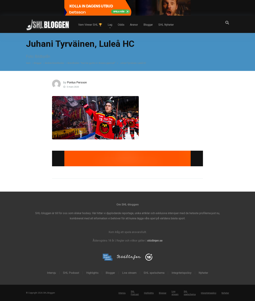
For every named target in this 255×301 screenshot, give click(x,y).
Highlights (92, 273)
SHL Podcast (71, 273)
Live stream (129, 273)
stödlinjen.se (155, 240)
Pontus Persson (77, 82)
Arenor (134, 24)
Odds (121, 24)
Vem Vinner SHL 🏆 (90, 24)
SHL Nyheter (166, 24)
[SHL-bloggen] (47, 23)
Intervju (51, 273)
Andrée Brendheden (54, 63)
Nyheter (203, 273)
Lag (110, 24)
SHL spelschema (154, 273)
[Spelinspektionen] (108, 257)
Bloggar (148, 24)
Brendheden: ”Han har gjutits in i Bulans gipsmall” (91, 63)
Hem (28, 63)
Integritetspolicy (182, 273)
